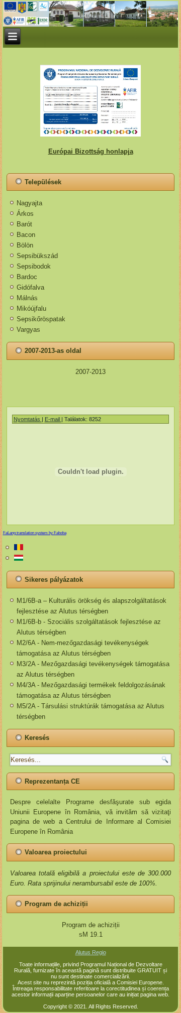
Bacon (26, 234)
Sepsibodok (34, 266)
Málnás (27, 298)
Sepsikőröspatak (41, 319)
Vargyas (28, 329)
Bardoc (27, 277)
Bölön (25, 245)
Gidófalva (30, 287)
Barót (24, 224)
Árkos (25, 213)
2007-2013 (90, 371)
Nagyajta (29, 203)
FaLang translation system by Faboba (34, 533)
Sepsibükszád (37, 256)
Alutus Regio (90, 952)
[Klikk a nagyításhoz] (90, 101)
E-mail (53, 419)
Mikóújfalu (31, 308)
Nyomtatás (28, 419)
